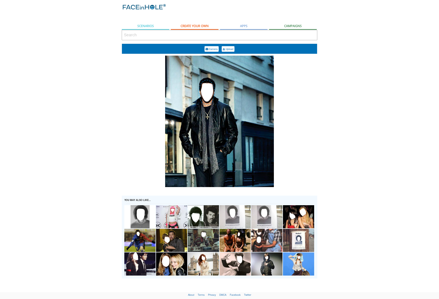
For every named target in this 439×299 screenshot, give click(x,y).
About (191, 294)
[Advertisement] (408, 54)
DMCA (222, 294)
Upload (229, 49)
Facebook (235, 294)
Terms (201, 294)
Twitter (247, 294)
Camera (213, 49)
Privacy (212, 294)
